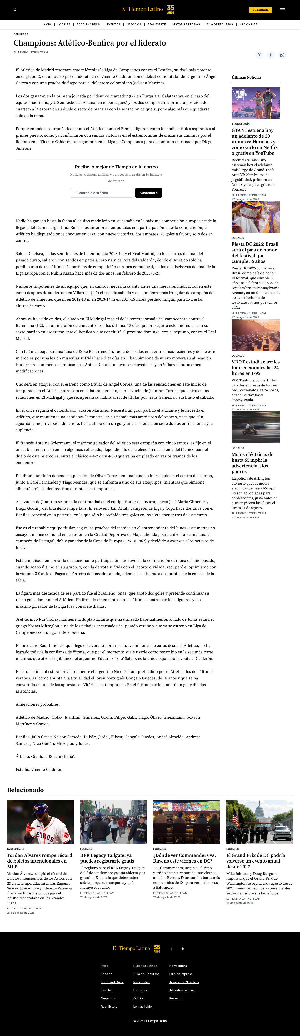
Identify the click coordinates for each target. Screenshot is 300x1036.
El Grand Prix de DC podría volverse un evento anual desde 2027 (255, 861)
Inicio (47, 24)
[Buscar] (15, 9)
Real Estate (157, 24)
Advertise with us (182, 990)
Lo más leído (142, 1006)
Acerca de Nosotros (184, 982)
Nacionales (248, 24)
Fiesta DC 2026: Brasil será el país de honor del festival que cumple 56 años (255, 253)
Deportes (21, 34)
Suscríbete (260, 9)
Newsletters (178, 965)
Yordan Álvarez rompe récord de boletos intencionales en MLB (39, 861)
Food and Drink (89, 24)
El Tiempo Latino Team (31, 52)
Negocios (134, 24)
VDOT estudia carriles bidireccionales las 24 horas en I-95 (256, 367)
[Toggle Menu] (282, 10)
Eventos (113, 24)
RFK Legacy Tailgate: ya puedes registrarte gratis (107, 858)
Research (176, 998)
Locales (64, 24)
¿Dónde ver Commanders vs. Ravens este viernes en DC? (184, 858)
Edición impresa (181, 974)
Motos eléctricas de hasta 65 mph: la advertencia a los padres (252, 463)
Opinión (139, 998)
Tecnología (241, 124)
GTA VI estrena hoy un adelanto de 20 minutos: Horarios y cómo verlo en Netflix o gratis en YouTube (255, 141)
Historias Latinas (186, 24)
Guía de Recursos (219, 24)
